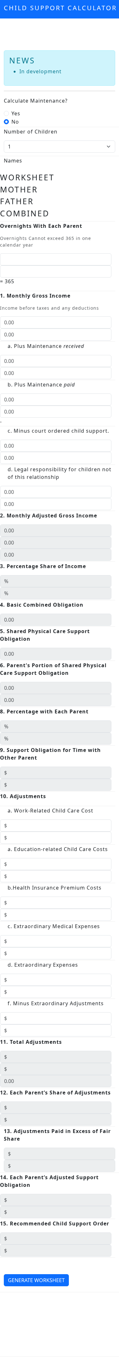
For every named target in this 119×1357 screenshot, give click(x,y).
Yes (15, 113)
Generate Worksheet (36, 1280)
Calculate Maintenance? (36, 100)
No (15, 121)
